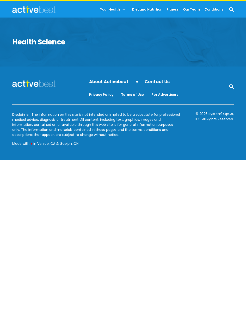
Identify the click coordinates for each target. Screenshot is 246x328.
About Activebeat (109, 81)
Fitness (173, 9)
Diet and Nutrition (147, 9)
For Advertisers (165, 94)
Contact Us (157, 81)
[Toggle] (124, 10)
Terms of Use (132, 94)
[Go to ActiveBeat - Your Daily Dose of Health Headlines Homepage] (33, 9)
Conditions (213, 9)
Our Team (191, 9)
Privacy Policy (101, 94)
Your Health (110, 9)
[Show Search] (231, 9)
